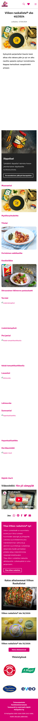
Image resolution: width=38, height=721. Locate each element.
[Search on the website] (24, 4)
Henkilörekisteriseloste (19, 705)
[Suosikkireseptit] (28, 4)
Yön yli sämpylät (25, 485)
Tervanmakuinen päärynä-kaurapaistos (18, 176)
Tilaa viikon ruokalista (12, 570)
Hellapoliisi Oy (19, 710)
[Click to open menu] (36, 4)
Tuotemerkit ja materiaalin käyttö (19, 707)
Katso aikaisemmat (19, 650)
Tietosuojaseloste (19, 702)
